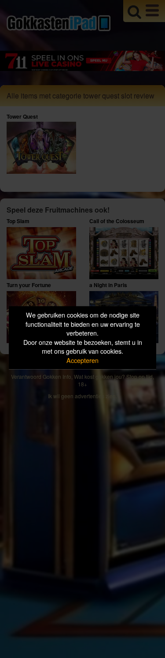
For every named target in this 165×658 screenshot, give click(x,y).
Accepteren (82, 360)
